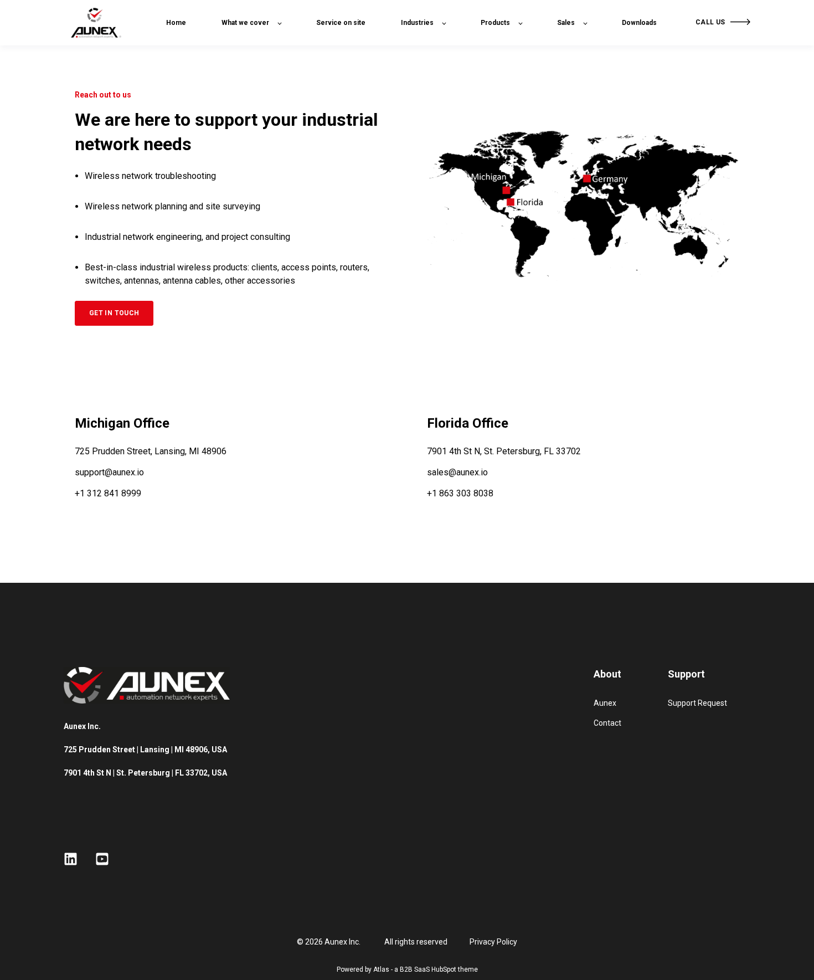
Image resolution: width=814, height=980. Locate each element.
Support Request (697, 703)
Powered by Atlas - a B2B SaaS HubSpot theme (407, 969)
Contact (607, 723)
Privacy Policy (493, 941)
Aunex (605, 703)
